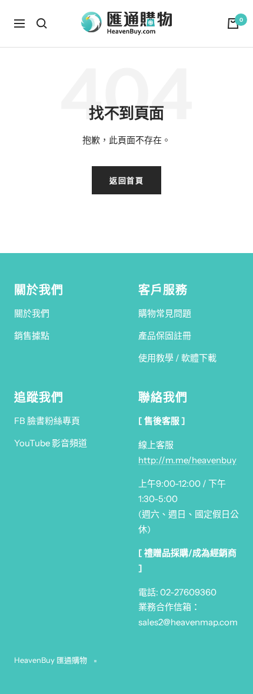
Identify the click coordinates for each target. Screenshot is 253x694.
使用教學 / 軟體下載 (177, 357)
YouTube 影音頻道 (50, 443)
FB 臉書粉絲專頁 (47, 420)
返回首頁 (126, 180)
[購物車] (233, 23)
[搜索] (41, 23)
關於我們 (31, 313)
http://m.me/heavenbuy (187, 460)
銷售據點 (31, 335)
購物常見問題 (164, 313)
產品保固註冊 (164, 335)
